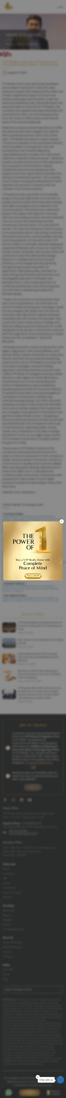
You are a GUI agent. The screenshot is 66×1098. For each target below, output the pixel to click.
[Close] (62, 521)
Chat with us (46, 1080)
